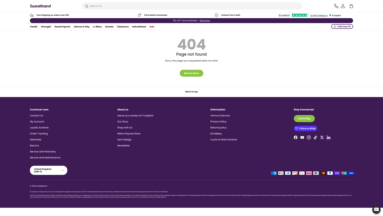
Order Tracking (39, 133)
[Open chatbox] (376, 210)
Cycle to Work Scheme (223, 139)
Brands (109, 26)
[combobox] (192, 6)
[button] (351, 6)
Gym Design (124, 139)
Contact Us (36, 115)
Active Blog (304, 118)
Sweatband (42, 186)
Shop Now (205, 20)
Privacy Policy (218, 121)
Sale (151, 26)
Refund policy (218, 127)
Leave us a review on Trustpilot (135, 115)
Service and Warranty (43, 151)
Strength (46, 26)
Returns (34, 145)
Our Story (122, 121)
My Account (37, 121)
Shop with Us (124, 127)
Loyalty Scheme (39, 127)
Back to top (191, 91)
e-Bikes (97, 26)
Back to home (191, 73)
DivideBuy (216, 133)
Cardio (34, 26)
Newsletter (123, 145)
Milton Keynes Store (128, 133)
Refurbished (139, 26)
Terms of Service (220, 115)
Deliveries (35, 139)
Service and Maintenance (45, 157)
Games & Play (81, 26)
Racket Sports (62, 26)
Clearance (123, 26)
